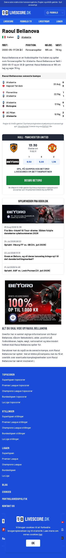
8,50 (29, 161)
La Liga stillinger (10, 439)
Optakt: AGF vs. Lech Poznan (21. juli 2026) (27, 270)
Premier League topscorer (15, 385)
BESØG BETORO (33, 180)
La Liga (5, 475)
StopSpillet (23, 126)
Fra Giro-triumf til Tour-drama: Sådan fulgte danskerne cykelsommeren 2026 (28, 232)
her (40, 534)
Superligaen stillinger (13, 416)
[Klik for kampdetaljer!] (33, 84)
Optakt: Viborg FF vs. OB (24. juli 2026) (25, 244)
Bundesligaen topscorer (14, 396)
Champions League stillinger (16, 427)
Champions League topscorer (17, 391)
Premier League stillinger (15, 422)
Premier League (10, 458)
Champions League (11, 464)
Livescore (8, 21)
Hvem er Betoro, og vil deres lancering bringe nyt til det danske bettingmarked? (31, 257)
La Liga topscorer (11, 402)
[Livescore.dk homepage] (15, 13)
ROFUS (45, 126)
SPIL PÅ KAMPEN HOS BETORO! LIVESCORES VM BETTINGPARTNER (33, 170)
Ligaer (59, 21)
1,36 (54, 161)
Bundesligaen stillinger (13, 433)
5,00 (41, 161)
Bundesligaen (9, 470)
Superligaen (8, 453)
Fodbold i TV (26, 21)
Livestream (44, 21)
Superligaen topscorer (13, 379)
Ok (33, 543)
